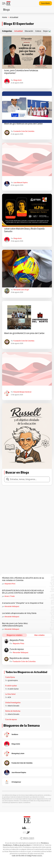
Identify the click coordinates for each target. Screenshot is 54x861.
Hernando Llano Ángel (21, 290)
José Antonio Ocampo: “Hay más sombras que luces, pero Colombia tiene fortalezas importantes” (25, 71)
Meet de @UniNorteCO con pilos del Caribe (24, 333)
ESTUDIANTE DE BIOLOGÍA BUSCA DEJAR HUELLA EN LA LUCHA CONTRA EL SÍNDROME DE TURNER (23, 591)
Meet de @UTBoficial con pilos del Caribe (23, 123)
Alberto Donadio (13, 706)
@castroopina (13, 680)
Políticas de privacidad (21, 845)
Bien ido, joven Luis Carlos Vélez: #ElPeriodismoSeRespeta (15, 624)
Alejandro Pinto (10, 584)
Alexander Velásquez (12, 606)
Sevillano (15, 734)
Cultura (38, 31)
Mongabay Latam (18, 753)
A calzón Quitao (13, 689)
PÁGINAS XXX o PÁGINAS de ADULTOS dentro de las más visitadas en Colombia (23, 579)
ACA (9, 697)
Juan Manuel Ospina (21, 182)
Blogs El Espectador (19, 24)
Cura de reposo (17, 649)
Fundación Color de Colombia (24, 131)
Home (4, 17)
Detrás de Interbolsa (12, 711)
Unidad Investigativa (12, 702)
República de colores (19, 658)
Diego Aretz (18, 80)
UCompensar (16, 782)
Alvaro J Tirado (10, 596)
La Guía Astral (10, 694)
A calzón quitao (11, 686)
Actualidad (18, 31)
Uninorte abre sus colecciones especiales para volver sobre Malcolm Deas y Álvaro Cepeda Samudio (25, 229)
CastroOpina (10, 677)
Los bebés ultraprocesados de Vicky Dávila (19, 613)
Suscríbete (45, 3)
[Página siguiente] (36, 461)
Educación (29, 31)
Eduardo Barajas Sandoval (22, 392)
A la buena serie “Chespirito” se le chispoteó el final (22, 603)
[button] (50, 31)
